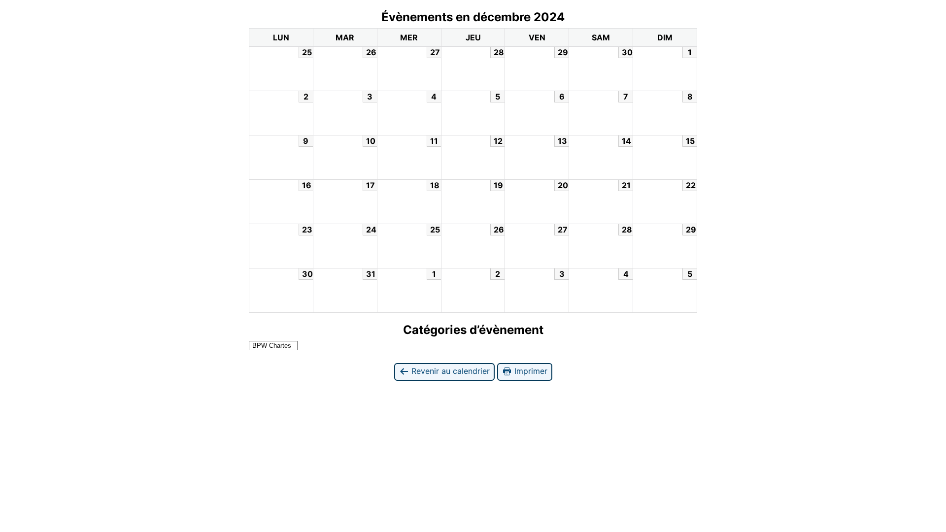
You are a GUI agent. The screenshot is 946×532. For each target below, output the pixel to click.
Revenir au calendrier (449, 371)
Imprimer (529, 371)
